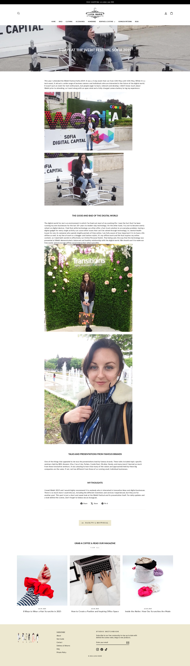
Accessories (80, 21)
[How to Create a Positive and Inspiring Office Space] (95, 580)
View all (95, 548)
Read (137, 21)
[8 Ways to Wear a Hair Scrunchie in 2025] (42, 580)
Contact (59, 642)
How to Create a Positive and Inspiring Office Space (95, 611)
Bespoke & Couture (106, 21)
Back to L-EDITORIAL (96, 523)
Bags (60, 21)
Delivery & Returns (63, 646)
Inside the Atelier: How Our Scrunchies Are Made (148, 611)
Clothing (69, 21)
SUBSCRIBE (61, 632)
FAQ (58, 649)
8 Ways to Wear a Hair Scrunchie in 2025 (42, 611)
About (59, 636)
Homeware (92, 21)
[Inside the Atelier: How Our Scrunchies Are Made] (148, 580)
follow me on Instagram (87, 497)
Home (53, 21)
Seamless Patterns (125, 21)
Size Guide (60, 639)
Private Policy (61, 652)
